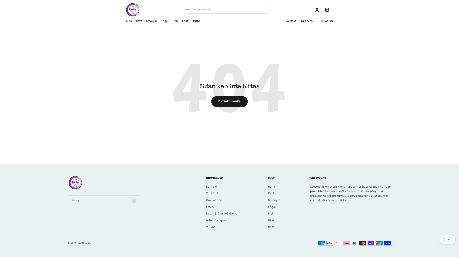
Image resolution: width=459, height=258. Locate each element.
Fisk (175, 21)
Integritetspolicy (218, 220)
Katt (139, 21)
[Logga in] (317, 9)
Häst (185, 21)
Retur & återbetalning (222, 213)
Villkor (210, 227)
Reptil (196, 21)
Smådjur (151, 21)
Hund (129, 21)
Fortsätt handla (229, 101)
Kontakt (291, 21)
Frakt (210, 207)
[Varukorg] (327, 9)
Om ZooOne (326, 21)
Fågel (164, 21)
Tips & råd (307, 21)
